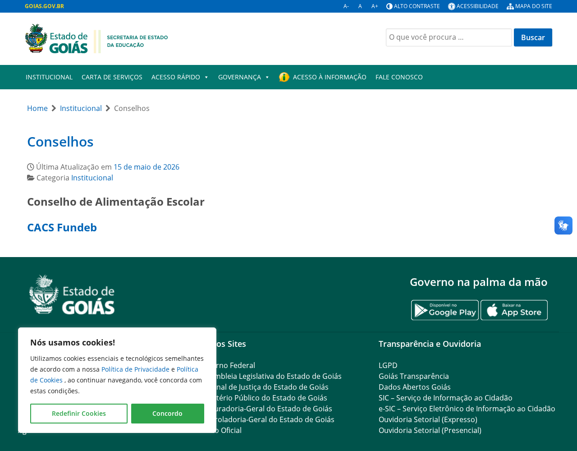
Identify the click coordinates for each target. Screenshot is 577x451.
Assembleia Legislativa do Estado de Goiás (270, 376)
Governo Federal (226, 365)
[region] (117, 380)
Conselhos (60, 141)
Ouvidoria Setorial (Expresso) (428, 419)
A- (346, 6)
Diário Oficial (220, 430)
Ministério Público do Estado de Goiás (262, 398)
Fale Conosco (399, 77)
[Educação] (96, 38)
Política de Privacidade (136, 369)
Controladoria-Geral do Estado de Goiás (266, 419)
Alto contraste (417, 6)
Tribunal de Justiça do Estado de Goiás (263, 387)
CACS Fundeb (62, 227)
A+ (374, 6)
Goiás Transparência (414, 376)
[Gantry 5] (72, 295)
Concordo (167, 413)
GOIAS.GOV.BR (44, 6)
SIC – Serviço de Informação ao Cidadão (446, 398)
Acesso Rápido (175, 77)
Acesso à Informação (329, 77)
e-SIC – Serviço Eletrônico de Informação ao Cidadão (467, 409)
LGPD (388, 365)
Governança (239, 77)
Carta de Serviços (112, 77)
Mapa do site (533, 6)
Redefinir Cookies (79, 413)
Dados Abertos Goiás (415, 387)
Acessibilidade (478, 6)
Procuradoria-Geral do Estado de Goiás (265, 409)
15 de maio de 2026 (146, 167)
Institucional (49, 77)
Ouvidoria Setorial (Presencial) (430, 430)
